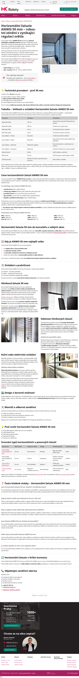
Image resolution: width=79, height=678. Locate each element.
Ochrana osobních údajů (24, 673)
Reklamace (36, 1)
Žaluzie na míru (18, 662)
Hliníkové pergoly (71, 662)
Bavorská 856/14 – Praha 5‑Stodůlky (13, 613)
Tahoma (3, 384)
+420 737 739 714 (54, 2)
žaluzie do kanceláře (60, 233)
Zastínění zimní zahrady (58, 15)
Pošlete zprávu (10, 650)
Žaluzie (15, 15)
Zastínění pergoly (71, 660)
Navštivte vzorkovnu (70, 9)
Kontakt (43, 1)
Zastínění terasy (40, 15)
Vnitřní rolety (4, 662)
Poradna (12, 1)
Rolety (3, 15)
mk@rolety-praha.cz (12, 642)
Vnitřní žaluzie (18, 660)
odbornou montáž (20, 80)
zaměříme (32, 78)
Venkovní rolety (5, 664)
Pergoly (73, 15)
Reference (28, 1)
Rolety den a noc (5, 660)
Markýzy (27, 15)
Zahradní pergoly (71, 664)
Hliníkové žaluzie (6, 297)
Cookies (33, 673)
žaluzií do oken (39, 474)
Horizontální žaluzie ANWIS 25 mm (7, 451)
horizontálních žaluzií (24, 61)
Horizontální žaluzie (17, 21)
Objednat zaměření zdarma (11, 590)
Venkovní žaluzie (18, 664)
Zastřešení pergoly (72, 667)
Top (1, 677)
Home (3, 21)
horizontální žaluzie (64, 474)
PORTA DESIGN (74, 673)
